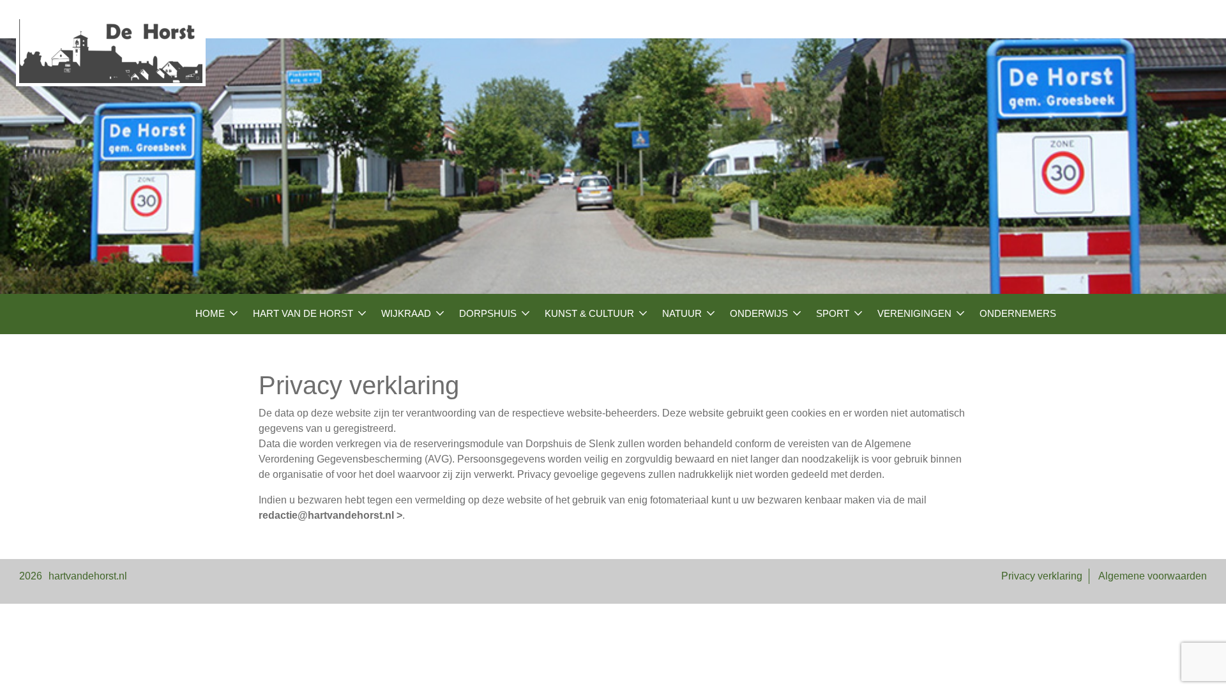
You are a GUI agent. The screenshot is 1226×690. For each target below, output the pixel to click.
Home (210, 313)
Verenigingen (914, 313)
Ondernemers (1018, 313)
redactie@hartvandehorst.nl (326, 515)
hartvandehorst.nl (88, 576)
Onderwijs (759, 313)
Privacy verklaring (1041, 576)
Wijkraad (406, 313)
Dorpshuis (488, 313)
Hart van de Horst (303, 313)
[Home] (111, 51)
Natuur (682, 313)
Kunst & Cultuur (589, 313)
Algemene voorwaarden (1152, 576)
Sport (832, 313)
